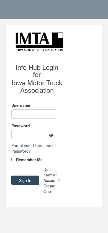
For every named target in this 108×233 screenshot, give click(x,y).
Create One (49, 188)
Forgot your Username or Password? (33, 148)
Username (20, 105)
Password (20, 125)
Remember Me (29, 159)
